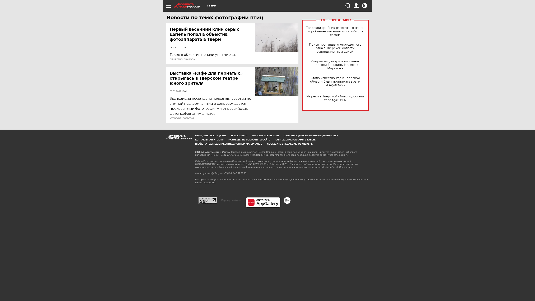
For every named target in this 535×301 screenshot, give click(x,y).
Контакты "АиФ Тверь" (209, 139)
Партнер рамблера (231, 200)
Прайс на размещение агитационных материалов (228, 144)
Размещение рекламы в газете (295, 139)
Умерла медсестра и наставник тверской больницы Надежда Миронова (335, 65)
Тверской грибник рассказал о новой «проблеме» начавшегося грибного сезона (335, 31)
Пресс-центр (239, 135)
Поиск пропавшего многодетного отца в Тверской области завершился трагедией (335, 48)
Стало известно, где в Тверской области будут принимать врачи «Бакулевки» (335, 81)
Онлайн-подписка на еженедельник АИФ (311, 135)
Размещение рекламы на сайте (249, 139)
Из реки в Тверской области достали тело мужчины (335, 98)
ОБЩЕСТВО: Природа (182, 60)
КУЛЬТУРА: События (182, 118)
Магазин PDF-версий (265, 135)
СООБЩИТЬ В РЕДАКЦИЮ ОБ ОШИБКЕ (290, 144)
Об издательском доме (210, 135)
